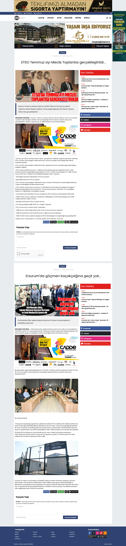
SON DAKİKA (28, 13)
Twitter (86, 120)
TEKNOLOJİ (72, 534)
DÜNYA (87, 18)
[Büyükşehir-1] (63, 35)
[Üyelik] (111, 13)
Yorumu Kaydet (70, 248)
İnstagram (87, 125)
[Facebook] (89, 533)
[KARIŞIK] (47, 140)
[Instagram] (97, 533)
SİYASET (50, 18)
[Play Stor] (101, 536)
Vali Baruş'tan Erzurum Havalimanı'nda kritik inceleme (95, 80)
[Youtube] (101, 533)
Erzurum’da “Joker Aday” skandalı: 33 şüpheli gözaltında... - (94, 107)
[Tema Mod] (110, 18)
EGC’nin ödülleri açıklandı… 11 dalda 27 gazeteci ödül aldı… (94, 101)
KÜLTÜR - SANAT (37, 536)
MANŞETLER (38, 13)
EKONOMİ (71, 536)
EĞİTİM (78, 18)
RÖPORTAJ (18, 539)
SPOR (59, 18)
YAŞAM (17, 536)
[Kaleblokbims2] (119, 36)
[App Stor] (92, 536)
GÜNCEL (62, 53)
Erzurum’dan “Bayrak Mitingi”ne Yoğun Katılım (95, 87)
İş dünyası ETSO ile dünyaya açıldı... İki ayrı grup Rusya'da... (94, 94)
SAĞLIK (53, 534)
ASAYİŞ (41, 18)
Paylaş (46, 222)
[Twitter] (93, 533)
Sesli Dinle (74, 222)
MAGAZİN (68, 18)
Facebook (86, 115)
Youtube (86, 130)
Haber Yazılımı (108, 544)
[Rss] (105, 533)
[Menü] (107, 18)
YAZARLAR (19, 13)
